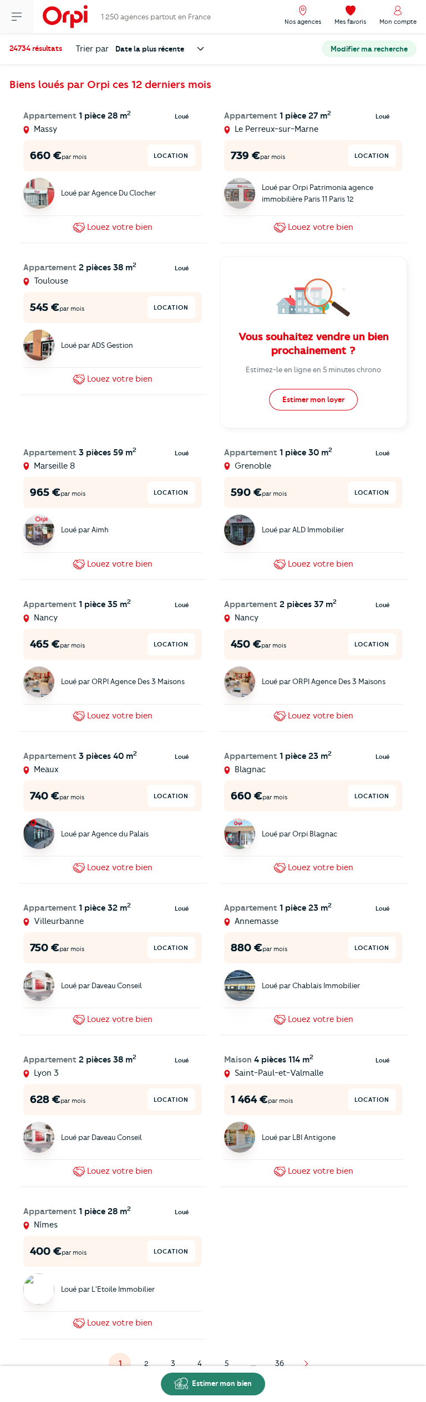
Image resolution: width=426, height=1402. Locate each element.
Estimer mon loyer (313, 399)
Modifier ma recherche (369, 48)
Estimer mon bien (221, 1383)
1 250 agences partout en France (156, 16)
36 (279, 1363)
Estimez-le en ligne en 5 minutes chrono (313, 369)
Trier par (92, 49)
